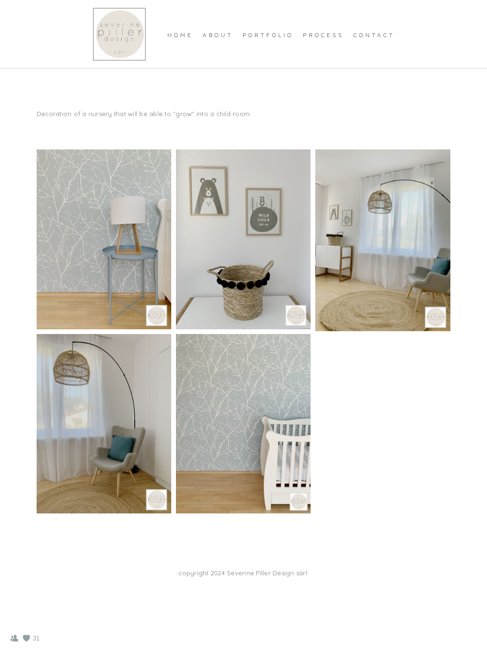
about (218, 35)
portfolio (268, 35)
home (180, 35)
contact (374, 35)
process (323, 35)
